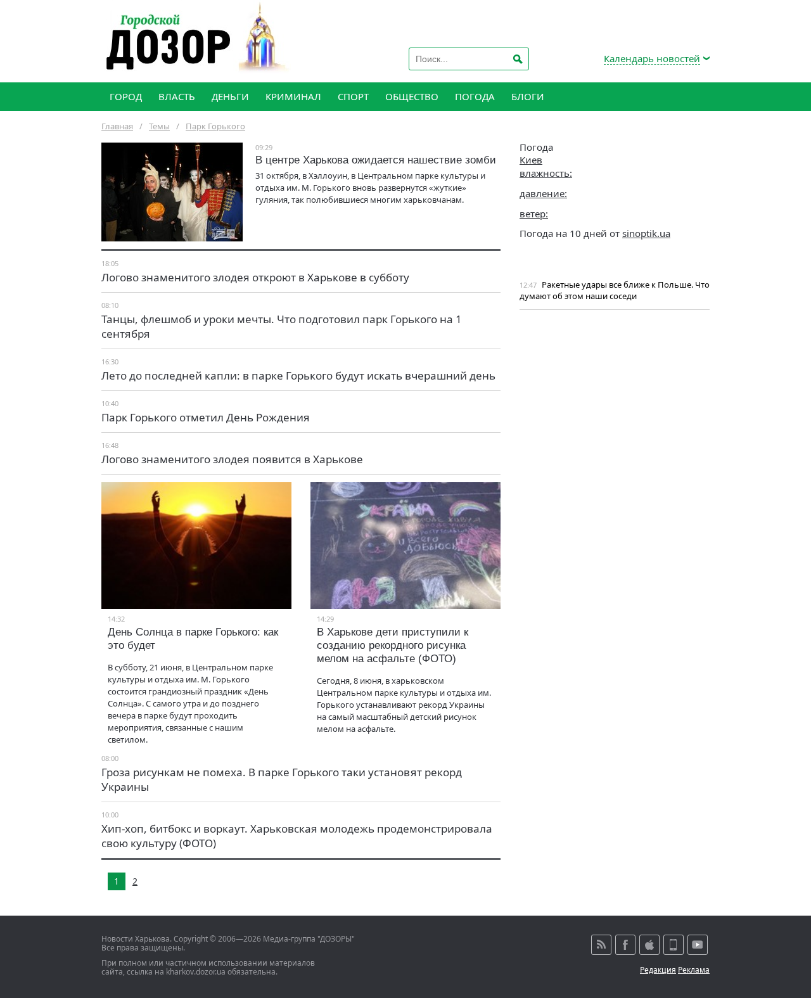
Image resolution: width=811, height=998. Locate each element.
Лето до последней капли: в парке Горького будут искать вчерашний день (298, 375)
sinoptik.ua (646, 233)
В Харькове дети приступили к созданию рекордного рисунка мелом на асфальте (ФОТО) (392, 645)
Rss (601, 945)
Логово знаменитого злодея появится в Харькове (232, 459)
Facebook (625, 945)
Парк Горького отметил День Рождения (205, 417)
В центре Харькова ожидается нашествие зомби (375, 160)
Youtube (697, 945)
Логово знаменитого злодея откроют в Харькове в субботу (255, 277)
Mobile (673, 945)
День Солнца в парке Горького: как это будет (193, 638)
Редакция (658, 969)
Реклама (694, 969)
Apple (649, 945)
